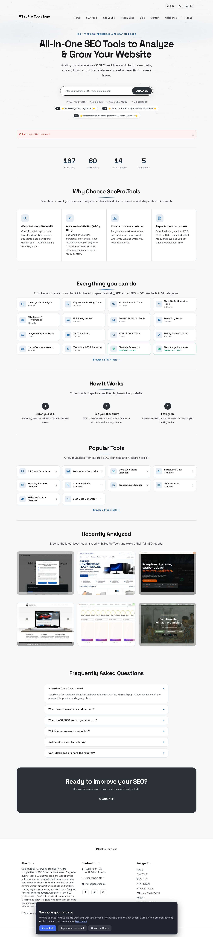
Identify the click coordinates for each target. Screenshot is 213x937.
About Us (142, 879)
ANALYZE (142, 90)
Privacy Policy (145, 888)
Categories (171, 17)
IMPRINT (141, 898)
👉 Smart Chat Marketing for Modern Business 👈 (129, 108)
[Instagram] (103, 892)
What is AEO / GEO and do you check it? (106, 720)
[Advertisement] (106, 826)
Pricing (188, 17)
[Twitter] (94, 892)
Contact (155, 17)
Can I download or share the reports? (106, 753)
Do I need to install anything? (106, 742)
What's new (143, 884)
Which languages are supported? (106, 731)
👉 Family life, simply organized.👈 (76, 108)
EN (190, 5)
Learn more (81, 921)
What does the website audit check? (106, 709)
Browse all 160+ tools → (106, 359)
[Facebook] (85, 892)
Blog (142, 17)
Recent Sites (127, 17)
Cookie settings (100, 928)
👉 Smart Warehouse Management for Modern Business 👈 (106, 115)
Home (77, 17)
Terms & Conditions (148, 893)
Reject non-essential (72, 928)
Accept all (47, 928)
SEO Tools (91, 17)
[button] (180, 6)
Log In (170, 5)
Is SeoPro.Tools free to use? (107, 688)
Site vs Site (109, 17)
